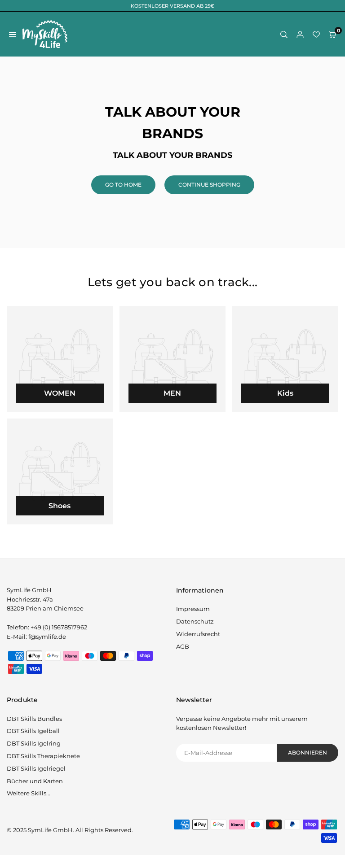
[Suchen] (284, 34)
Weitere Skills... (28, 793)
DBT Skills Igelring (34, 743)
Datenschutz (195, 621)
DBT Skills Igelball (33, 730)
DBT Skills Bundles (34, 718)
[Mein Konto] (300, 34)
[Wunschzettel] (316, 34)
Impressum (193, 608)
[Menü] (12, 34)
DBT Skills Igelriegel (36, 768)
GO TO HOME (123, 184)
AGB (182, 646)
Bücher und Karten (35, 781)
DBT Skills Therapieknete (43, 755)
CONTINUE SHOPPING (209, 184)
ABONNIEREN (307, 752)
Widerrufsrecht (198, 633)
